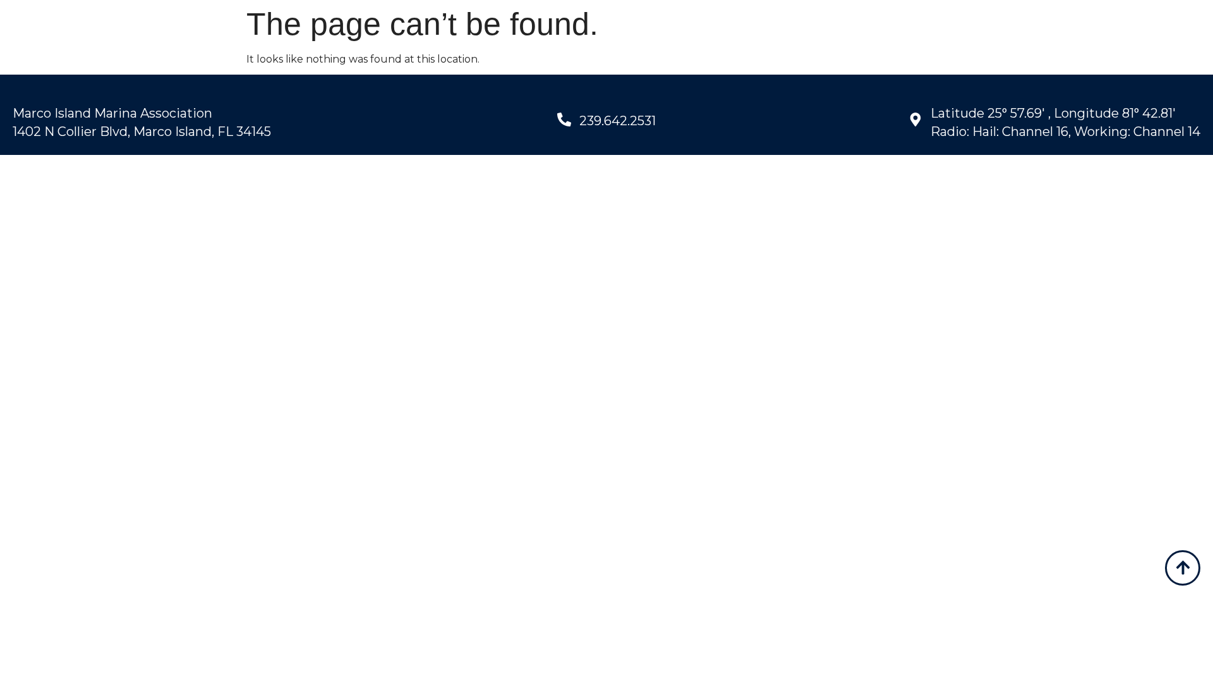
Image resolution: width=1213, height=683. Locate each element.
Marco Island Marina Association (112, 113)
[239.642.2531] (564, 119)
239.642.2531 (617, 120)
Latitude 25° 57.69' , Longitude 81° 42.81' (1053, 113)
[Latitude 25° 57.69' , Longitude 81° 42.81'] (915, 119)
